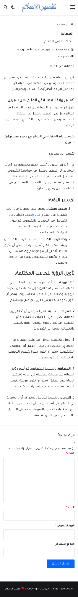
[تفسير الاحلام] (39, 7)
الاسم (70, 507)
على (38, 215)
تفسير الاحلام (13, 589)
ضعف (30, 215)
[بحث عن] (5, 9)
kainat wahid (63, 50)
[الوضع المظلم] (13, 9)
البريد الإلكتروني (65, 526)
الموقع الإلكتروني (65, 544)
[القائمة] (72, 9)
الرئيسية (66, 24)
